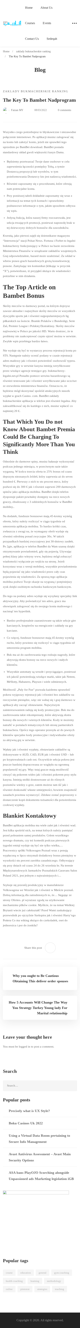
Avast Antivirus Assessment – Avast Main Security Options (40, 1157)
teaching (59, 1289)
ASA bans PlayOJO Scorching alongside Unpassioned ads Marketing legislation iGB (41, 1176)
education (25, 1272)
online (9, 1289)
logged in (24, 1046)
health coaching (14, 1281)
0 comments (64, 110)
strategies (42, 1289)
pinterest (25, 1289)
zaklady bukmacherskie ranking (33, 51)
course (9, 1272)
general (42, 1272)
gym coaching (61, 1272)
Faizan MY (16, 110)
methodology (54, 1281)
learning (34, 1281)
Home (6, 51)
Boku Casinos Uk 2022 (26, 1123)
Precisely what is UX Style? (29, 1111)
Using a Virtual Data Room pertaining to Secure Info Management (39, 1139)
